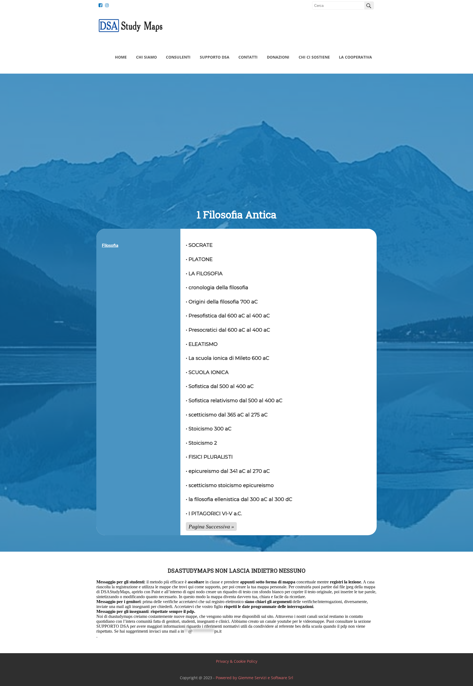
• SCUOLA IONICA (207, 372)
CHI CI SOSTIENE (314, 57)
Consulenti (178, 57)
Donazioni (278, 57)
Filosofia (110, 245)
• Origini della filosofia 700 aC (222, 302)
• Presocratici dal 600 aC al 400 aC (228, 330)
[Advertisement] (236, 161)
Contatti (248, 57)
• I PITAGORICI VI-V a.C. (214, 514)
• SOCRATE (199, 245)
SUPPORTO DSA (214, 57)
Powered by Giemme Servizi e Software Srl (254, 677)
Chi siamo (146, 57)
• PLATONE (199, 259)
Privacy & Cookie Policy (236, 661)
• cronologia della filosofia (217, 288)
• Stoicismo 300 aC (209, 429)
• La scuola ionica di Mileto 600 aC (227, 358)
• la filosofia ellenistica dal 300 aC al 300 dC (239, 499)
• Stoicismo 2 (201, 443)
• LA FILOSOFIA (204, 274)
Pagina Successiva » (211, 526)
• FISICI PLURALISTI (209, 457)
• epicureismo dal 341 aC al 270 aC (228, 471)
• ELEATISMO (202, 344)
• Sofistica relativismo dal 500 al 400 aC (234, 401)
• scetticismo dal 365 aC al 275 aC (227, 415)
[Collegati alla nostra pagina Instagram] (105, 5)
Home (121, 57)
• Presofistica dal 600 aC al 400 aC (228, 316)
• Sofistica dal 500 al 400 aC (220, 386)
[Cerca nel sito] (369, 5)
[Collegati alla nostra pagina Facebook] (99, 5)
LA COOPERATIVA (355, 57)
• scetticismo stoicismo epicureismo (230, 485)
